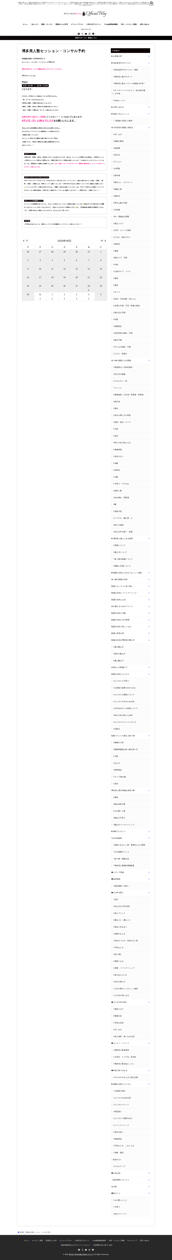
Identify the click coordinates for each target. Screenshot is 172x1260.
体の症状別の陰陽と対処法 (122, 127)
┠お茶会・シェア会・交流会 (124, 1057)
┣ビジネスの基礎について (123, 695)
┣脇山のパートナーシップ (123, 825)
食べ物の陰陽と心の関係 (121, 360)
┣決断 (115, 463)
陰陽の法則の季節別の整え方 (123, 640)
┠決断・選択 (118, 1153)
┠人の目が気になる (121, 995)
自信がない (117, 1159)
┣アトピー (117, 162)
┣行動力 (116, 729)
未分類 (114, 1187)
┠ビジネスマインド (121, 1105)
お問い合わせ (144, 24)
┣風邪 (115, 285)
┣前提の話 (117, 511)
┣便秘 (115, 251)
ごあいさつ (34, 24)
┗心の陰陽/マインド (121, 852)
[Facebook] (79, 34)
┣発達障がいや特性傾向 (123, 367)
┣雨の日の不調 (119, 313)
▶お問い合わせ (117, 107)
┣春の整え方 (118, 647)
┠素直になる (118, 961)
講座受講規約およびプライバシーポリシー (76, 1245)
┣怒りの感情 (118, 525)
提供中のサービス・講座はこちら (86, 38)
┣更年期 (116, 175)
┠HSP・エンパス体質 (122, 230)
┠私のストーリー (120, 1214)
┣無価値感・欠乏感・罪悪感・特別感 (128, 395)
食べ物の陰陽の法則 (119, 579)
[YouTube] (86, 34)
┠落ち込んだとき (120, 975)
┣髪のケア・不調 (120, 258)
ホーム (25, 24)
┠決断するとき (119, 934)
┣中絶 (115, 265)
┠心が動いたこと (120, 1200)
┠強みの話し (118, 1132)
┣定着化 (116, 470)
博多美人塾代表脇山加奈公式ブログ (81, 1254)
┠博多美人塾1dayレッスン (124, 1064)
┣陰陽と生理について (122, 566)
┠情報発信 (117, 1139)
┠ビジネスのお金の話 (122, 1098)
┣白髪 (115, 319)
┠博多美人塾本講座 (121, 1050)
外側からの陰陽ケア (119, 667)
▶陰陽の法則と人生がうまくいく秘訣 (126, 573)
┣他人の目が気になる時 (123, 715)
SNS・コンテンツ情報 (129, 24)
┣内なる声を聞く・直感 (123, 532)
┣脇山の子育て (119, 818)
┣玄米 (115, 784)
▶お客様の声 (116, 56)
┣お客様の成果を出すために (124, 688)
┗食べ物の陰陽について (123, 559)
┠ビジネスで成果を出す (123, 1118)
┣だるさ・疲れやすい (122, 237)
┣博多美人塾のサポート (123, 77)
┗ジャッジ (117, 388)
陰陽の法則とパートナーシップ (123, 593)
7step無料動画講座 (111, 24)
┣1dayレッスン (119, 100)
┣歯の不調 (117, 340)
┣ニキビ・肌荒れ (120, 354)
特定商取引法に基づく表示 (103, 1245)
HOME (22, 1232)
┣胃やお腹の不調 (120, 203)
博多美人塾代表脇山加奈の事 (123, 790)
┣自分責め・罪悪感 (121, 498)
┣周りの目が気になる (122, 443)
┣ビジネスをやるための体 (123, 701)
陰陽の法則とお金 (118, 600)
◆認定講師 (115, 879)
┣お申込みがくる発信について (125, 708)
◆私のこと (115, 1193)
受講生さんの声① (61, 24)
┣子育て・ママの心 (121, 484)
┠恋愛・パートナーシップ (123, 968)
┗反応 (115, 899)
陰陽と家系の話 (117, 633)
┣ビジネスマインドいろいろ (124, 722)
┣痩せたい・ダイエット (123, 182)
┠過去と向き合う (120, 927)
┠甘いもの (117, 1030)
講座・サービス (46, 24)
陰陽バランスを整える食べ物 (123, 736)
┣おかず (116, 763)
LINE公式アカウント (94, 24)
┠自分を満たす (119, 982)
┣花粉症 (116, 244)
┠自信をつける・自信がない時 (125, 941)
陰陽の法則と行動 (118, 613)
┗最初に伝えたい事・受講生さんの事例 (129, 845)
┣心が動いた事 (119, 811)
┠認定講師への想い (121, 886)
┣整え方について (120, 552)
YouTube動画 (116, 838)
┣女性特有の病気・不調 (123, 333)
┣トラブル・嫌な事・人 (123, 518)
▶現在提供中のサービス (121, 63)
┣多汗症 (116, 155)
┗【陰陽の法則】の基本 (123, 121)
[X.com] (82, 34)
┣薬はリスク (118, 223)
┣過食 (115, 278)
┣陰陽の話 (117, 1016)
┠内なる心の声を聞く (122, 906)
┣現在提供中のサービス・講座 (125, 70)
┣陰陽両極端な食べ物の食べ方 (125, 749)
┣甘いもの (117, 134)
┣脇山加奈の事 (119, 804)
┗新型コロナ (118, 1009)
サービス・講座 (37, 1240)
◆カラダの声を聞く (119, 1002)
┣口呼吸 (116, 169)
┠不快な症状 (118, 1023)
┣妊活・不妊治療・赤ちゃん (124, 299)
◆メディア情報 (117, 872)
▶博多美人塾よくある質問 (122, 538)
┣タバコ (116, 292)
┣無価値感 (117, 450)
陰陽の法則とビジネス (120, 674)
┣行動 (115, 477)
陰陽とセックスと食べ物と (122, 586)
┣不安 (115, 429)
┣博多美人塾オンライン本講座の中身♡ (129, 83)
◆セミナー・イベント (120, 1043)
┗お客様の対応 (119, 1091)
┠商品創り (117, 1111)
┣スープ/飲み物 (119, 777)
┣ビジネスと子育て (121, 681)
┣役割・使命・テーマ (122, 422)
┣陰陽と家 (117, 189)
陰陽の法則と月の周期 (120, 620)
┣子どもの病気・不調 (122, 347)
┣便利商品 (117, 770)
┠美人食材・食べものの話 (123, 1036)
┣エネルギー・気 (120, 381)
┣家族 (115, 797)
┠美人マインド (119, 913)
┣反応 (115, 436)
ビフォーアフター (77, 24)
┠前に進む (117, 954)
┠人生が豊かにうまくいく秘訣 (125, 989)
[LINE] (93, 34)
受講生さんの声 (51, 1240)
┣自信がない (118, 456)
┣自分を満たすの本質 (122, 415)
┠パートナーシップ (121, 1125)
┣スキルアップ (119, 1166)
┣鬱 (114, 504)
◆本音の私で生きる (119, 1070)
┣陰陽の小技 (118, 742)
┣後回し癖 (117, 491)
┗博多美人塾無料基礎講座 (123, 865)
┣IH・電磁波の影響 (121, 217)
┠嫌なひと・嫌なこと (122, 920)
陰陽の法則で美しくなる (121, 627)
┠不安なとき (118, 947)
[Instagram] (89, 34)
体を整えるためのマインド (122, 606)
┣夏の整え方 (118, 661)
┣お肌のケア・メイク (122, 271)
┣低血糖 (116, 148)
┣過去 (115, 408)
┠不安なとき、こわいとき (123, 1146)
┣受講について (119, 545)
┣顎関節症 (117, 326)
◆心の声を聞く (117, 893)
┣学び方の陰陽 (119, 374)
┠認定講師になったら (120, 1180)
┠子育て (116, 1207)
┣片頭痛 (116, 210)
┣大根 (115, 756)
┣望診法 (116, 196)
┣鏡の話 (116, 402)
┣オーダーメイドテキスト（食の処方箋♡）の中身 (128, 92)
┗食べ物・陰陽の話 (121, 859)
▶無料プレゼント (118, 831)
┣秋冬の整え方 (119, 654)
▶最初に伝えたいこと (120, 114)
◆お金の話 (115, 1173)
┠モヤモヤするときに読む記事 (125, 1077)
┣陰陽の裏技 (118, 141)
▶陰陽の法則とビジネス (121, 1084)
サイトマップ (86, 29)
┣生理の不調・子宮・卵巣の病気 (126, 306)
